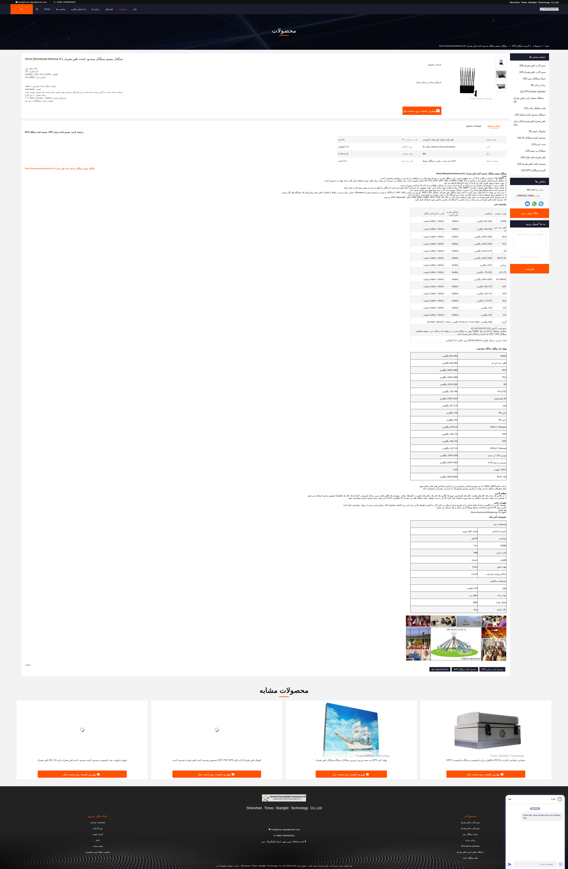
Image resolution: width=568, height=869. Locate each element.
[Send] (509, 864)
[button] (546, 736)
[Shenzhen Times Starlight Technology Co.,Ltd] (549, 9)
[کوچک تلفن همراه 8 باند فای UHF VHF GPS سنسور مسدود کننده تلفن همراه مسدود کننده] (351, 729)
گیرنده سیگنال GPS (520, 46)
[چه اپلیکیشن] (534, 204)
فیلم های (109, 9)
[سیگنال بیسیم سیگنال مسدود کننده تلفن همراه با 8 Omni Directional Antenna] (467, 82)
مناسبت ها (60, 9)
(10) (530, 114)
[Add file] (561, 864)
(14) (539, 144)
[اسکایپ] (541, 204)
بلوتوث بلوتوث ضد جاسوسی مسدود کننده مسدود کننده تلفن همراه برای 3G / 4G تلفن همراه (216, 760)
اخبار (98, 840)
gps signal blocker (439, 669)
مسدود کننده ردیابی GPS (492, 669)
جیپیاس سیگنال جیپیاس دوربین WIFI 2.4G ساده (82, 760)
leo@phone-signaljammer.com (32, 2)
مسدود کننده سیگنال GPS (465, 669)
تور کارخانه (98, 828)
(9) (538, 85)
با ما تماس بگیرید (78, 9)
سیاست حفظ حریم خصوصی (97, 852)
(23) (532, 72)
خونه (547, 46)
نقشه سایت (98, 846)
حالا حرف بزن (21, 11)
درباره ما (95, 9)
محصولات (123, 9)
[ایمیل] (527, 204)
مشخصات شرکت (97, 822)
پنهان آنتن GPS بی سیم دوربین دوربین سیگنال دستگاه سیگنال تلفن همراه (485, 760)
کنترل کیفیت (97, 834)
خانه (135, 9)
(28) (532, 65)
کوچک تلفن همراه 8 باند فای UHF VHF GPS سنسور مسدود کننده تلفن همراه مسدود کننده (351, 760)
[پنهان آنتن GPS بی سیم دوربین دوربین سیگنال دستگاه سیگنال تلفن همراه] (486, 729)
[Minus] (509, 799)
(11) (533, 91)
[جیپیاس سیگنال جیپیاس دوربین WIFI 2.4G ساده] (82, 729)
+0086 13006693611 (66, 2)
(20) (534, 78)
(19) (536, 151)
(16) (533, 157)
